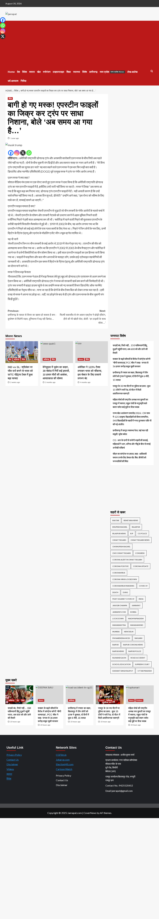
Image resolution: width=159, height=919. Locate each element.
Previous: (32, 315)
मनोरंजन (46, 72)
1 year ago (14, 138)
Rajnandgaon (119, 658)
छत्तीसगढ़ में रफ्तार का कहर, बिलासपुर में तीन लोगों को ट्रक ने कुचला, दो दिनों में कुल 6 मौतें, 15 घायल (131, 376)
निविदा (23, 81)
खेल (39, 72)
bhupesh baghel (119, 527)
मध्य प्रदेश (112, 72)
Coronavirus (118, 573)
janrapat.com (119, 612)
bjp (131, 533)
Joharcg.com (63, 759)
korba (133, 612)
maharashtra (119, 625)
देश (18, 72)
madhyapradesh (136, 618)
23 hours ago (15, 722)
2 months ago (50, 382)
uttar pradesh (145, 671)
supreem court (142, 664)
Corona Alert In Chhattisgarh (127, 560)
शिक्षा (68, 72)
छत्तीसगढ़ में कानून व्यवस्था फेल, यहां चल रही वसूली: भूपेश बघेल (130, 432)
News (81, 359)
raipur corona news (133, 645)
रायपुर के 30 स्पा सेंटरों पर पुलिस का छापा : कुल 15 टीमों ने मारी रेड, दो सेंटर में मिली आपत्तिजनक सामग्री (131, 390)
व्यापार (32, 72)
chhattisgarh (119, 540)
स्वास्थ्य (76, 72)
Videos (10, 769)
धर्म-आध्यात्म (13, 81)
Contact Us (13, 759)
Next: (83, 317)
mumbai (116, 632)
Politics (139, 700)
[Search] (152, 71)
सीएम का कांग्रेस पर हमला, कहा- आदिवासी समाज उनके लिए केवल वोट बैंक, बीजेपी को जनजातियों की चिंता (130, 457)
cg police (142, 533)
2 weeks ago (15, 382)
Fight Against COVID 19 (123, 599)
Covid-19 (143, 586)
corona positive (120, 566)
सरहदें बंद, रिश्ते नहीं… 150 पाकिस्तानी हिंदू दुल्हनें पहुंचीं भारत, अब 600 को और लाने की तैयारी (130, 349)
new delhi (128, 632)
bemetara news (131, 520)
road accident (138, 658)
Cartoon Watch (64, 769)
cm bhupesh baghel (121, 547)
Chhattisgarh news (140, 540)
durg (125, 592)
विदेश (24, 72)
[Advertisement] (79, 44)
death (115, 592)
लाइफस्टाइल (58, 72)
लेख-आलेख (132, 72)
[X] (23, 153)
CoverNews (90, 812)
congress (140, 553)
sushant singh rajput (122, 671)
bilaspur (136, 527)
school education (121, 664)
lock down (118, 618)
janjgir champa (119, 605)
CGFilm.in (61, 754)
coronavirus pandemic (123, 586)
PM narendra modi (121, 638)
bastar (115, 520)
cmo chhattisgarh (121, 553)
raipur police (134, 651)
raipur (115, 645)
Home (11, 72)
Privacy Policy (14, 754)
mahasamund (136, 625)
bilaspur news (119, 533)
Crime (101, 700)
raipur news (118, 651)
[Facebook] (11, 153)
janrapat (136, 605)
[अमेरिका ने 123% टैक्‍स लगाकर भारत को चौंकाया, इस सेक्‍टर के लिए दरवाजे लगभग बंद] (91, 352)
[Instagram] (17, 153)
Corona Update (140, 566)
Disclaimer (12, 764)
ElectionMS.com (64, 764)
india (141, 599)
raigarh (138, 638)
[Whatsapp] (29, 153)
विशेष (84, 72)
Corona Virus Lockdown (124, 579)
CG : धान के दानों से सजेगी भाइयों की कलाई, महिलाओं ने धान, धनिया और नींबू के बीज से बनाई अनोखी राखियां (131, 444)
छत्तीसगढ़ (93, 72)
